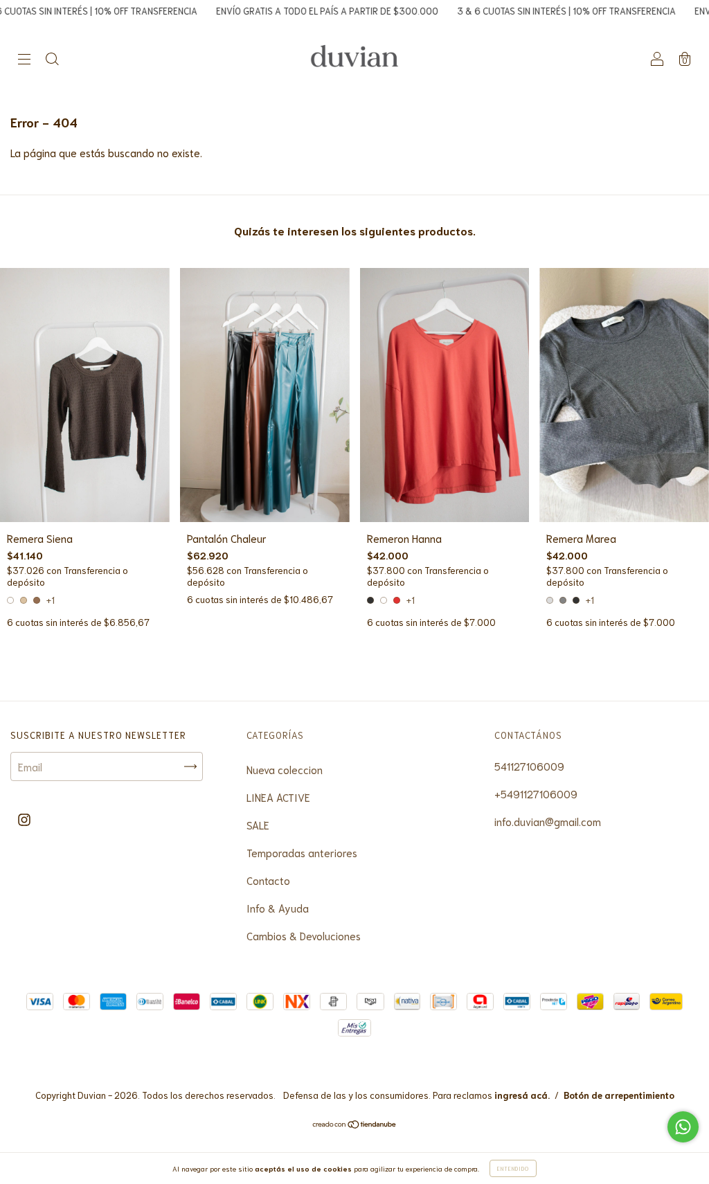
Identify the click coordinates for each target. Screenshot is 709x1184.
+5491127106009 (535, 793)
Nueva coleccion (284, 769)
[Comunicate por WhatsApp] (683, 1126)
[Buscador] (52, 59)
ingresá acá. (522, 1095)
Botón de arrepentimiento (619, 1095)
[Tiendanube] (355, 1124)
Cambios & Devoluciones (303, 935)
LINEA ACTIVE (278, 797)
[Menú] (24, 59)
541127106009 (529, 766)
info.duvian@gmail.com (547, 821)
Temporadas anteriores (301, 852)
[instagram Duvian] (24, 818)
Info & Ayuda (277, 908)
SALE (257, 825)
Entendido (513, 1168)
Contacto (268, 880)
